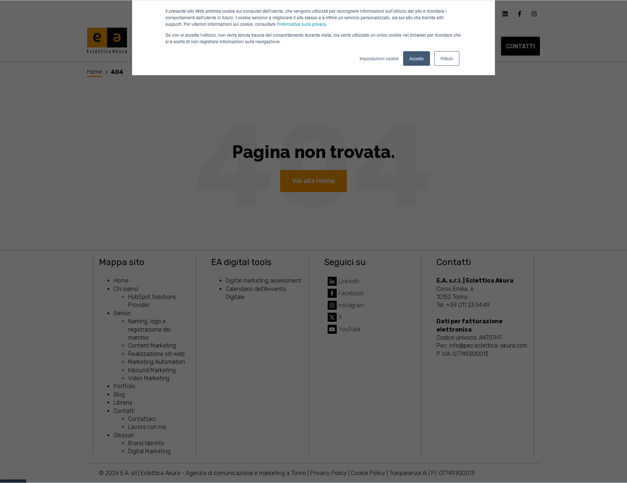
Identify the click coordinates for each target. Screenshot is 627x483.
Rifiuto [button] (446, 58)
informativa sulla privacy (302, 24)
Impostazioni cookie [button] (379, 58)
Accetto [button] (416, 58)
